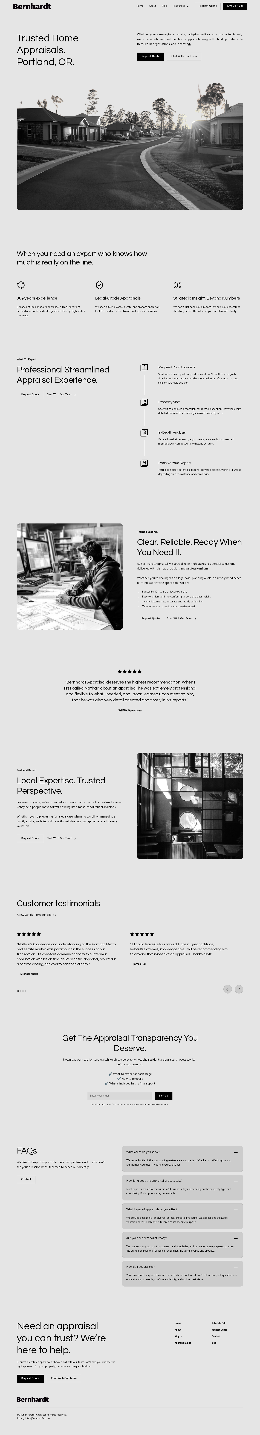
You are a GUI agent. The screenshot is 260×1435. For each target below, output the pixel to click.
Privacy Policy (24, 1419)
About (152, 6)
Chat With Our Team (184, 56)
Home (139, 6)
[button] (181, 6)
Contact (26, 1179)
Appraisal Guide (183, 1343)
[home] (32, 6)
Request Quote (208, 6)
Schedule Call (218, 1323)
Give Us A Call (235, 6)
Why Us (178, 1337)
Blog (164, 6)
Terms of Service (41, 1419)
